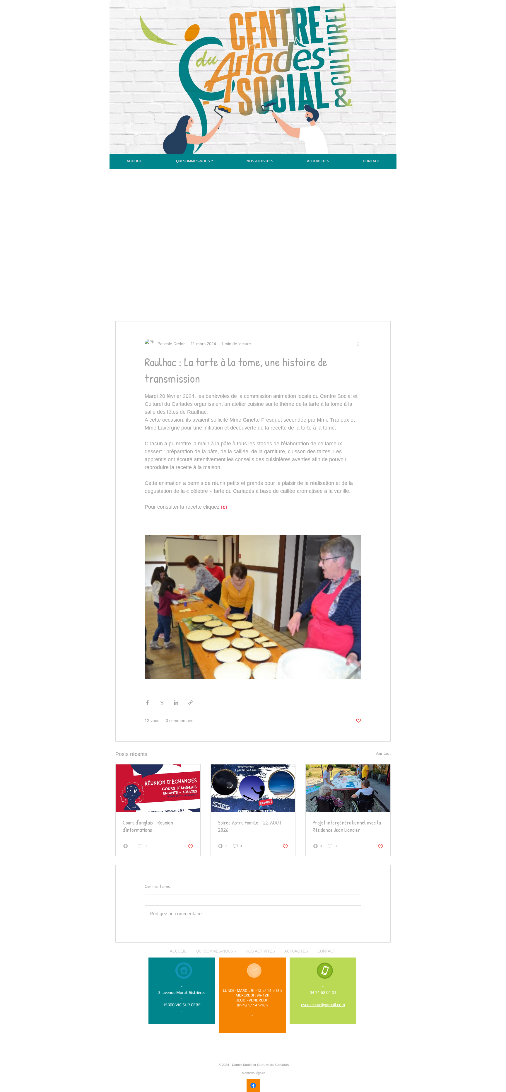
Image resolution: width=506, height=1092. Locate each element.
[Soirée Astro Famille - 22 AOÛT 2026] (253, 788)
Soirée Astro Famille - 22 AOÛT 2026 (250, 826)
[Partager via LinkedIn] (176, 702)
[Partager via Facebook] (147, 702)
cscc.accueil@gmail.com (323, 1004)
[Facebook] (253, 1085)
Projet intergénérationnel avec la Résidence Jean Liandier (347, 826)
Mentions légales (254, 1073)
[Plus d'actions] (357, 343)
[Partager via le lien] (190, 702)
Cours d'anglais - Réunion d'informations (148, 826)
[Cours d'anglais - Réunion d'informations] (158, 788)
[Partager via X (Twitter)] (162, 702)
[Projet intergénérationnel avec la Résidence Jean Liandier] (348, 788)
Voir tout (383, 753)
